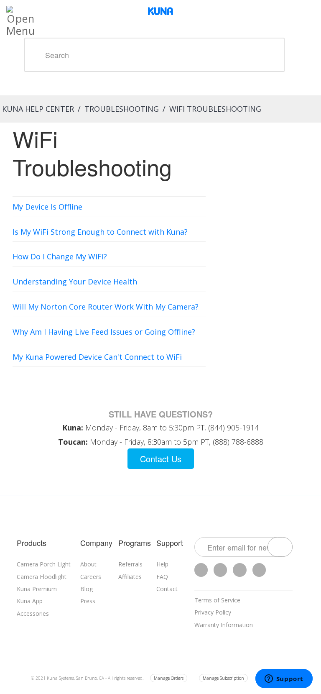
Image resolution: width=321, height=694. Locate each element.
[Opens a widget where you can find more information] (284, 679)
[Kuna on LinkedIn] (259, 570)
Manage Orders (168, 678)
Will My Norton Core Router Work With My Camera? (106, 307)
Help (162, 564)
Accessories (33, 613)
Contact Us (160, 459)
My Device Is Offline (47, 207)
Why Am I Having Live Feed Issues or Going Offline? (104, 332)
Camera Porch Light (44, 564)
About (88, 564)
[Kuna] (160, 10)
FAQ (162, 577)
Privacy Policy (212, 612)
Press (87, 601)
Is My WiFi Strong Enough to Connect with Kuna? (100, 232)
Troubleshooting (121, 109)
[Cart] (314, 8)
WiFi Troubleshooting (215, 109)
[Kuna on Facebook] (220, 570)
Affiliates (130, 577)
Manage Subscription (223, 678)
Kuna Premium (37, 589)
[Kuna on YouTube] (239, 570)
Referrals (130, 564)
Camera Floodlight (41, 577)
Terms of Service (217, 600)
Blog (86, 589)
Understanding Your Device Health (75, 282)
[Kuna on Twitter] (201, 570)
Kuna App (30, 601)
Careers (90, 577)
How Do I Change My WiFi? (60, 256)
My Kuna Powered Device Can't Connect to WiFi (97, 357)
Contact (167, 589)
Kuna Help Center (38, 109)
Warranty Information (223, 625)
